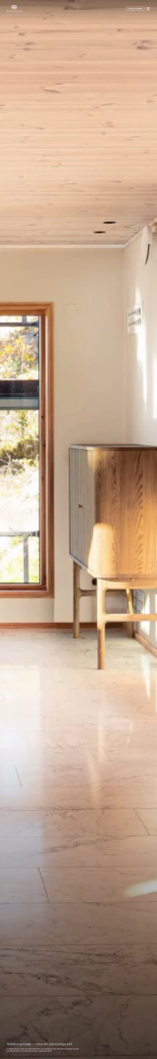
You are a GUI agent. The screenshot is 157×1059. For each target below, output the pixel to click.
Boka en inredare (135, 9)
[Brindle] (14, 8)
